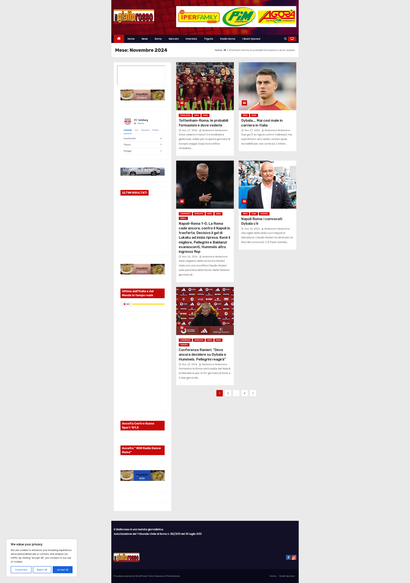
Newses (159, 576)
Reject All (42, 569)
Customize (21, 569)
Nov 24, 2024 (190, 256)
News (145, 38)
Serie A (183, 218)
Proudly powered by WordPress (130, 576)
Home (131, 38)
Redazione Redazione (214, 130)
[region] (41, 558)
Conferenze (185, 214)
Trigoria (208, 38)
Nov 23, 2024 (253, 228)
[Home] (119, 39)
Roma (158, 38)
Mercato (174, 38)
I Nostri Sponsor (251, 38)
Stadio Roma (227, 38)
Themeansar (173, 576)
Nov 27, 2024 (190, 130)
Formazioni (185, 115)
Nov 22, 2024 (190, 364)
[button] (285, 39)
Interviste (191, 38)
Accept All (62, 569)
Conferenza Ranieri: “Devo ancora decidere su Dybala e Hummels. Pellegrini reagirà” (202, 354)
